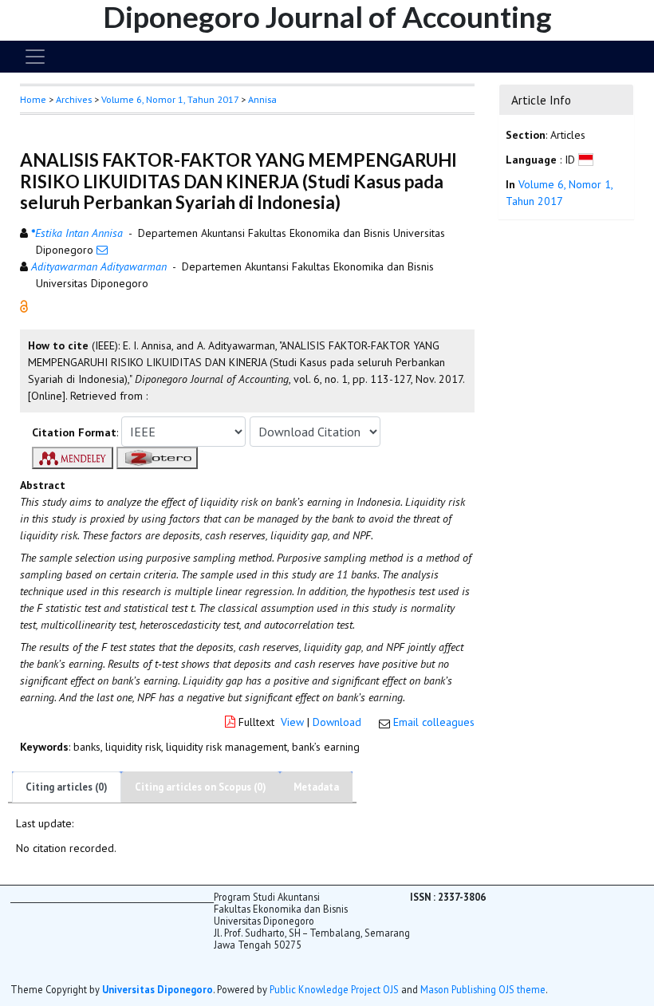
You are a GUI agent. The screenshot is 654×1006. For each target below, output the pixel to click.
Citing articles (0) (67, 787)
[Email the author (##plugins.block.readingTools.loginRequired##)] (102, 250)
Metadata (316, 787)
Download (337, 722)
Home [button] (33, 99)
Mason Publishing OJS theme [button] (483, 989)
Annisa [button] (262, 99)
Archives (74, 99)
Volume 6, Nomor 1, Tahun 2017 (169, 99)
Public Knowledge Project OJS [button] (334, 989)
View (292, 722)
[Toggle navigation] (35, 57)
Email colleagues (434, 722)
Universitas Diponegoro (157, 989)
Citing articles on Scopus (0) (200, 787)
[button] (24, 305)
